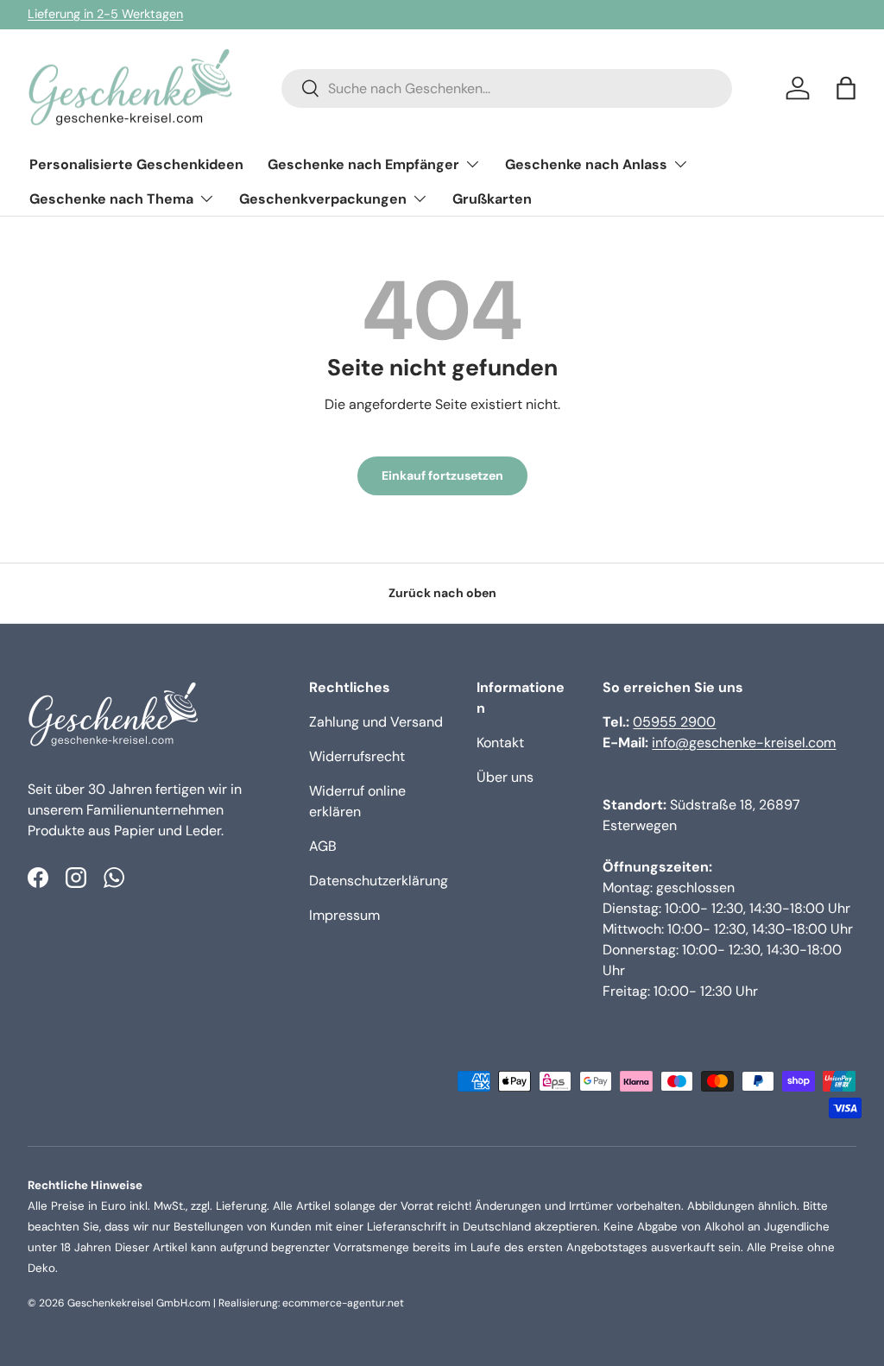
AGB (323, 846)
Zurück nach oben (442, 593)
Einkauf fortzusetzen (442, 475)
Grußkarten (492, 199)
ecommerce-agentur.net (343, 1303)
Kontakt (500, 742)
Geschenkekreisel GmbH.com (139, 1303)
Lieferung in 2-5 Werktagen (105, 14)
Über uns (505, 777)
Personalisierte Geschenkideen (136, 164)
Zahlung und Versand (376, 722)
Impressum (344, 915)
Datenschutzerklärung (378, 881)
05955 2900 (674, 722)
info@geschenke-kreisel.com (744, 742)
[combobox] (506, 88)
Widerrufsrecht (357, 756)
